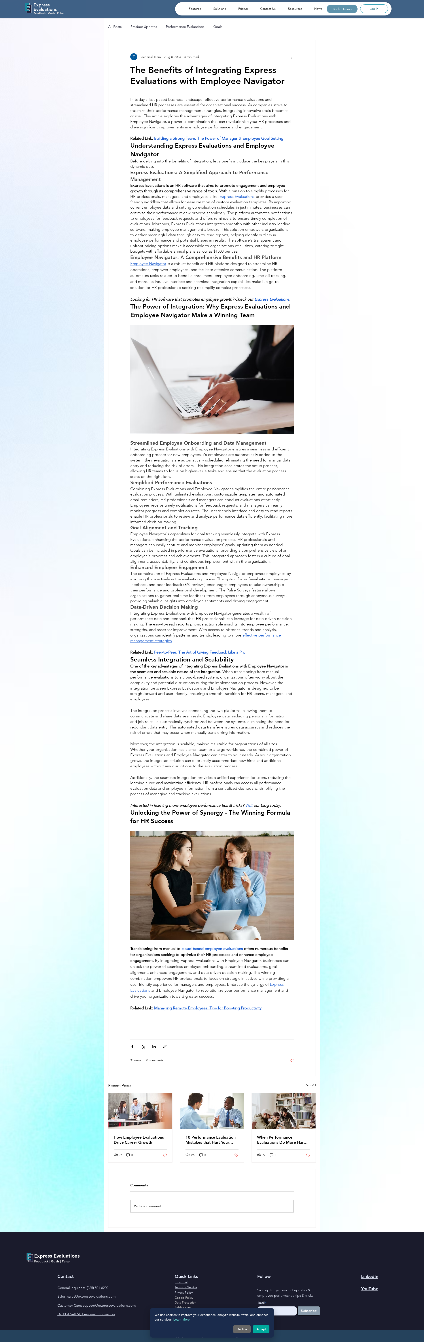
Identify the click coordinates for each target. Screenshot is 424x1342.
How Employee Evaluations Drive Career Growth (139, 1140)
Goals (217, 27)
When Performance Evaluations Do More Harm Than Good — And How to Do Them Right (282, 1140)
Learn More (181, 1319)
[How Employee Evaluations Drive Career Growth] (140, 1111)
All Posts (115, 27)
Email (261, 1302)
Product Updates (144, 27)
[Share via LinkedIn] (154, 1047)
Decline (242, 1329)
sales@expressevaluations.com (91, 1296)
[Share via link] (165, 1047)
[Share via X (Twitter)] (143, 1047)
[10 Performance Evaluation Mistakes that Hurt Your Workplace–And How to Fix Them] (212, 1111)
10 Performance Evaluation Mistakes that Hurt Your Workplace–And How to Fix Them (211, 1140)
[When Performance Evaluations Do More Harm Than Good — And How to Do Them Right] (284, 1111)
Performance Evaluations (185, 27)
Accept (261, 1329)
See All (311, 1085)
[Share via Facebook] (132, 1047)
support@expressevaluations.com (109, 1305)
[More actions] (291, 56)
